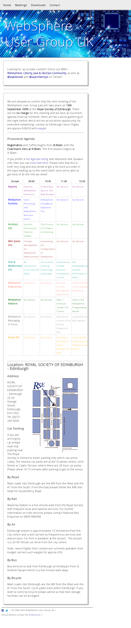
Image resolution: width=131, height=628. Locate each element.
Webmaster (35, 614)
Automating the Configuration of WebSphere (48, 249)
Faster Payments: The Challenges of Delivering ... (81, 287)
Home (7, 5)
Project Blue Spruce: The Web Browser (48, 190)
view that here (39, 163)
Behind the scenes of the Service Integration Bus (64, 324)
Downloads (38, 5)
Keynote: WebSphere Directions (30, 190)
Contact (55, 5)
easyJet (42, 128)
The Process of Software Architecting (47, 228)
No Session (62, 186)
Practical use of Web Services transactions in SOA (63, 270)
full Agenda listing (37, 159)
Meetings (21, 5)
